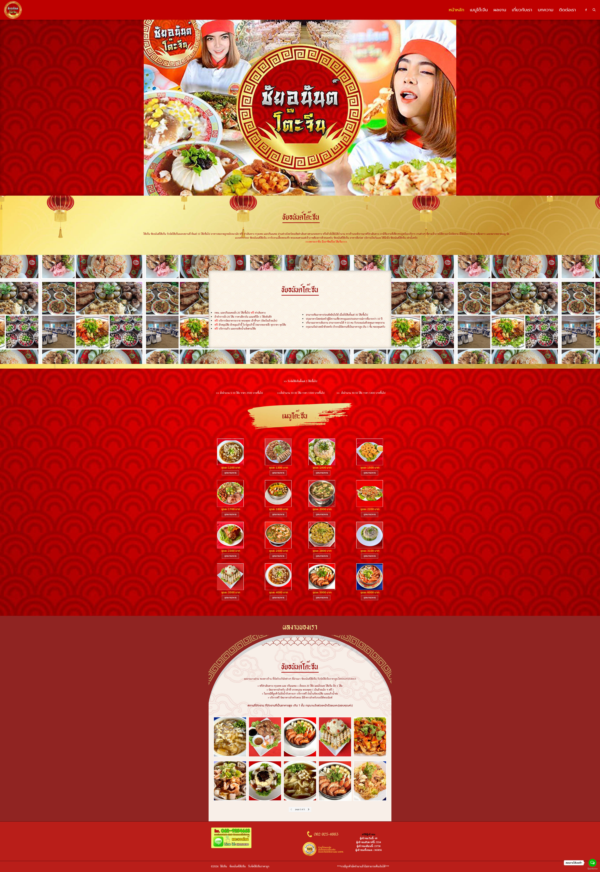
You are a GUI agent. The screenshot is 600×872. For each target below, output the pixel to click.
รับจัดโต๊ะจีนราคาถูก (259, 866)
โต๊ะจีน (224, 866)
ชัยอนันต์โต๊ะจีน (237, 866)
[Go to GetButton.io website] (593, 869)
